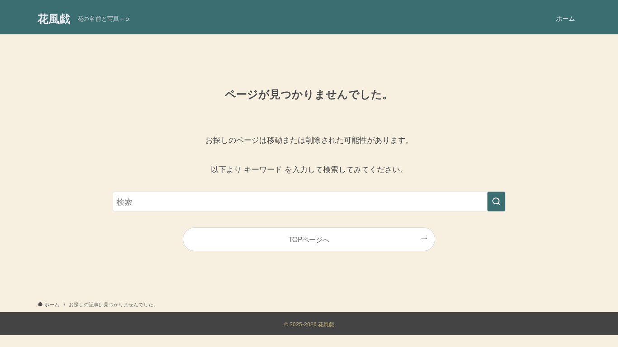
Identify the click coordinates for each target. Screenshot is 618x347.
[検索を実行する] (496, 201)
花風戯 (54, 18)
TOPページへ (309, 239)
